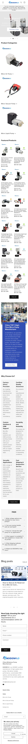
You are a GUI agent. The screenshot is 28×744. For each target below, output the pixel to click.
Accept (13, 733)
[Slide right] (17, 607)
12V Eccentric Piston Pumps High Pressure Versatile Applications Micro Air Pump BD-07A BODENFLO (7, 261)
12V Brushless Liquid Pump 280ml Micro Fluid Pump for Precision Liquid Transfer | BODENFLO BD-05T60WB (7, 186)
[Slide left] (10, 607)
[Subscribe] (23, 717)
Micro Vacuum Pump (8, 104)
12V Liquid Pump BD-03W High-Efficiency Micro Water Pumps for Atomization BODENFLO (7, 285)
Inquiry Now (14, 502)
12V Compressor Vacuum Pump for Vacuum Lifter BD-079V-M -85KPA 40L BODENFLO (7, 211)
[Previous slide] (10, 38)
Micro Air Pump (6, 74)
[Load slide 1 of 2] (13, 38)
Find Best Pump (14, 29)
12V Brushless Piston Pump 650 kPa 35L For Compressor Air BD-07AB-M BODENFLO (20, 184)
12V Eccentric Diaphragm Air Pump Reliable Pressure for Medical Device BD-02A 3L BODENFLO (20, 236)
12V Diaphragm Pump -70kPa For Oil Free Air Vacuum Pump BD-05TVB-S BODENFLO (7, 235)
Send (5, 650)
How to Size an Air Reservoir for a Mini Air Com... (14, 584)
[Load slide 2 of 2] (15, 38)
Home (4, 694)
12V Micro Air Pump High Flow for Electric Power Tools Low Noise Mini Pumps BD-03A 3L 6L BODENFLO (20, 286)
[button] (3, 2)
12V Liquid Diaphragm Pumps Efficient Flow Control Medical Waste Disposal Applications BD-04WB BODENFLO (19, 261)
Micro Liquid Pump (7, 133)
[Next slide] (17, 38)
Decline (13, 737)
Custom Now (11, 365)
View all (14, 297)
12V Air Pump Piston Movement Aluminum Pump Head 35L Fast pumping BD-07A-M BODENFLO (19, 160)
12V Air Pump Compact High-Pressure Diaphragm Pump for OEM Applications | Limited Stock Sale (7, 160)
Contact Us (6, 707)
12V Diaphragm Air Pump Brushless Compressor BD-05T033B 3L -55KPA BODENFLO (20, 210)
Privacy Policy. (8, 729)
